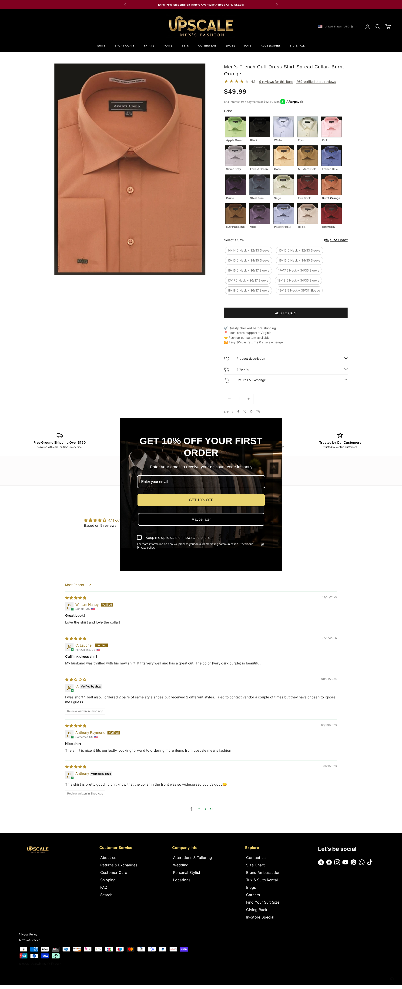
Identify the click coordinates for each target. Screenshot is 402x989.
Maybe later (201, 519)
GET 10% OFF (201, 500)
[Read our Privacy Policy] (262, 544)
